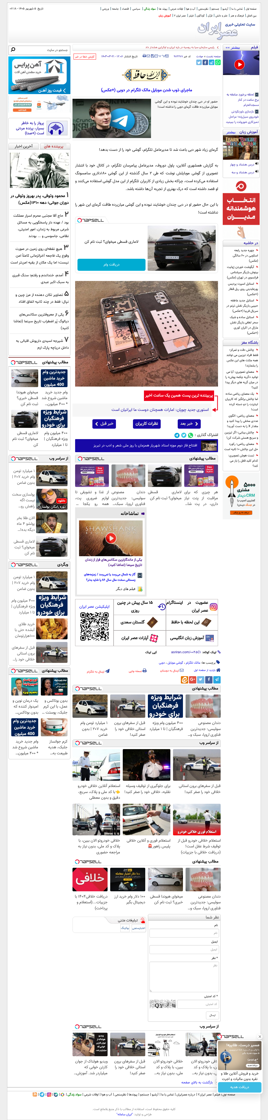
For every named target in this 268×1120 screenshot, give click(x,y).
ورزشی (105, 9)
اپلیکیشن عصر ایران (94, 607)
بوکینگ (125, 928)
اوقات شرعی (176, 9)
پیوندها (133, 1094)
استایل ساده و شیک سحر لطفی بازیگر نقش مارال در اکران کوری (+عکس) (244, 325)
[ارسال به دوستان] (148, 56)
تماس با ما (237, 9)
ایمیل (214, 941)
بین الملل (251, 16)
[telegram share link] (211, 62)
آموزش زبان (165, 16)
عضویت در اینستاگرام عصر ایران (187, 607)
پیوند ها (163, 9)
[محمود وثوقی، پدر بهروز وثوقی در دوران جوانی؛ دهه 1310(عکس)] (39, 170)
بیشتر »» (233, 47)
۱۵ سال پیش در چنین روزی (135, 607)
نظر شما (212, 917)
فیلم (191, 16)
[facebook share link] (205, 62)
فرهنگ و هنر (237, 16)
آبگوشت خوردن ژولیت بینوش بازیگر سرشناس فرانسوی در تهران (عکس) (242, 272)
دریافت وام (112, 265)
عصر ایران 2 (180, 16)
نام (216, 925)
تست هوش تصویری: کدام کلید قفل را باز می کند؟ (243, 460)
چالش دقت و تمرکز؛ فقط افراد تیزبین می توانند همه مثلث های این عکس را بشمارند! (242, 358)
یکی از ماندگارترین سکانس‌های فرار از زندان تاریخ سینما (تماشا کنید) (113, 563)
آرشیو (225, 9)
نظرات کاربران (147, 424)
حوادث (199, 57)
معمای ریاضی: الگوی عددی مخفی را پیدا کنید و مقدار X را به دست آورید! (242, 421)
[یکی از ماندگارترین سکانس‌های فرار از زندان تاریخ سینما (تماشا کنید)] (111, 538)
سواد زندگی (150, 9)
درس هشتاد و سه (243, 172)
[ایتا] (184, 680)
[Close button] (260, 1036)
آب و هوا (190, 9)
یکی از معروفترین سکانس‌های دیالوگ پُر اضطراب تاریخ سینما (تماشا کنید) (41, 321)
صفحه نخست (213, 57)
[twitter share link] (199, 62)
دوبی (162, 662)
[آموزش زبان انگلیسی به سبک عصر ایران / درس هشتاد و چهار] (241, 147)
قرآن (210, 16)
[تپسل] (79, 220)
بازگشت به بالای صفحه (197, 1082)
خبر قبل (106, 424)
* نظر (214, 958)
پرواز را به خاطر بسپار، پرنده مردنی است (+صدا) (30, 128)
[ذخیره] (152, 56)
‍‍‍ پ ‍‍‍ (162, 55)
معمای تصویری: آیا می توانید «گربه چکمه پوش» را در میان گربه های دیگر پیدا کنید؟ (241, 380)
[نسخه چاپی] (144, 56)
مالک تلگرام (193, 662)
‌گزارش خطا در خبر (84, 57)
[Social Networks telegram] (177, 435)
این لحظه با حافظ (185, 622)
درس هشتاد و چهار (242, 165)
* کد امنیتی (211, 996)
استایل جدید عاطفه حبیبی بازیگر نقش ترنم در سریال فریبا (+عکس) (242, 305)
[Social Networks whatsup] (190, 435)
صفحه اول (251, 9)
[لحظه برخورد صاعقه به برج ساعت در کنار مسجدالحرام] (241, 63)
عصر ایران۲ (205, 1094)
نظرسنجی (203, 9)
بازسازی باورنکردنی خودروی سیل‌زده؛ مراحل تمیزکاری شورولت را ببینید (242, 117)
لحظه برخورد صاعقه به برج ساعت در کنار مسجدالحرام (243, 100)
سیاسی (136, 9)
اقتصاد (125, 9)
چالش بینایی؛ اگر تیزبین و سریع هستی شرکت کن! (241, 435)
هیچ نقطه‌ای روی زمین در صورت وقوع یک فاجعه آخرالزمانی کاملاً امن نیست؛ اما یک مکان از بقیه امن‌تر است (39, 255)
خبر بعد (186, 424)
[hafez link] (146, 75)
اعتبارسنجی (138, 928)
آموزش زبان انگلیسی (187, 638)
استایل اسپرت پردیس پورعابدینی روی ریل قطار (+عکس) (243, 289)
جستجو (215, 9)
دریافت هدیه (239, 1087)
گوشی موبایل (175, 662)
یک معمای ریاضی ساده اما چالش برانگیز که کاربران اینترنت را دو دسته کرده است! (241, 402)
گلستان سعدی (132, 622)
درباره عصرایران (185, 1094)
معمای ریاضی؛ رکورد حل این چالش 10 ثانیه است (241, 447)
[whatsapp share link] (218, 62)
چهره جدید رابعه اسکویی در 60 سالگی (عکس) (245, 255)
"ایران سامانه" (124, 1114)
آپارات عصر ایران (134, 638)
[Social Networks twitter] (184, 435)
